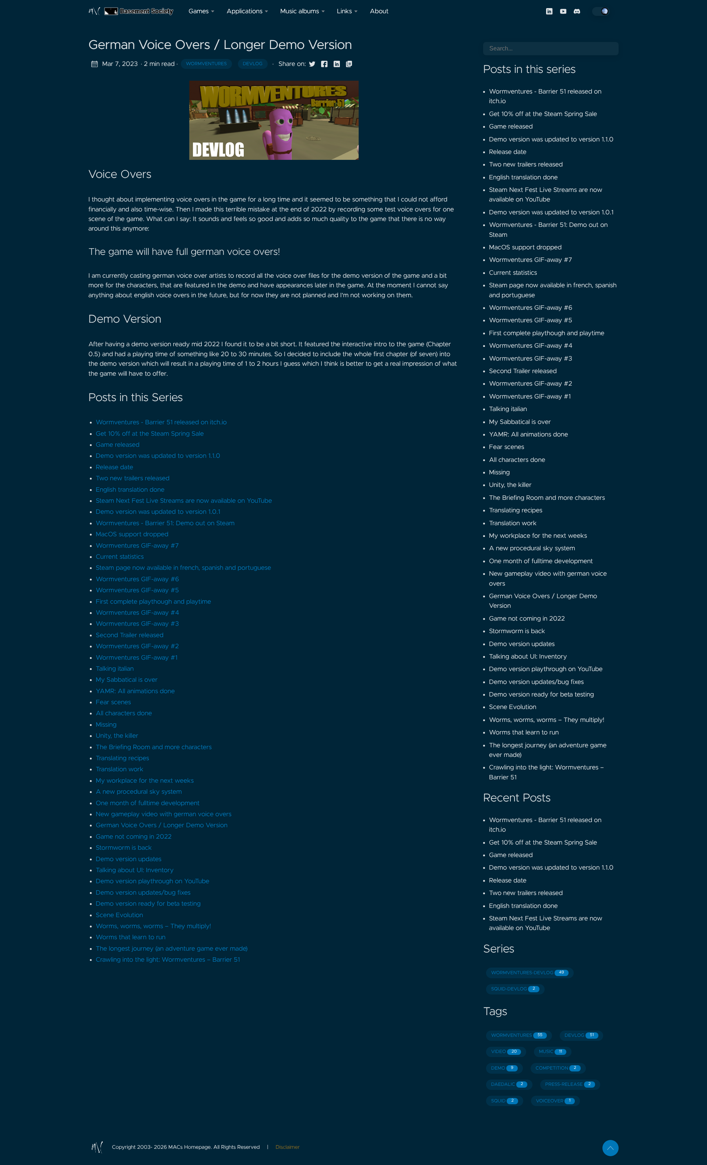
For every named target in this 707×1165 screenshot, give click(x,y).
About (379, 11)
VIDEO (504, 1051)
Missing (106, 725)
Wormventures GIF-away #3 (137, 624)
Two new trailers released (132, 478)
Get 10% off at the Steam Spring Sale (150, 434)
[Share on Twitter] (312, 64)
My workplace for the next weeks (145, 781)
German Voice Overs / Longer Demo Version (162, 825)
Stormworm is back (124, 848)
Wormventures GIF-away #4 (137, 613)
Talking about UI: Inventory (135, 870)
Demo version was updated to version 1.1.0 (158, 456)
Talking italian (115, 669)
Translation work (119, 769)
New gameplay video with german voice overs (164, 814)
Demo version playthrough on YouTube (153, 881)
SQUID (502, 1101)
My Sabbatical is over (127, 680)
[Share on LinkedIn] (337, 64)
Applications (244, 11)
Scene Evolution (119, 915)
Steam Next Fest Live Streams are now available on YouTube (184, 501)
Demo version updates (129, 859)
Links (344, 11)
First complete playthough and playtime (153, 602)
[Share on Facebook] (324, 64)
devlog (252, 64)
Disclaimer (287, 1147)
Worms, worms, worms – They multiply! (153, 926)
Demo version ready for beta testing (148, 904)
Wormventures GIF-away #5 (137, 590)
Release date (114, 467)
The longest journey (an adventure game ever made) (172, 948)
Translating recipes (122, 758)
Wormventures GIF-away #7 (137, 546)
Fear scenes (113, 702)
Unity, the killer (117, 736)
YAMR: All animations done (135, 691)
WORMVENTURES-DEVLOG (527, 973)
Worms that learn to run (130, 937)
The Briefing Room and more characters (154, 747)
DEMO (502, 1068)
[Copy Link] (349, 64)
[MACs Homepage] (135, 11)
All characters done (124, 713)
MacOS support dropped (132, 534)
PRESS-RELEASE (568, 1084)
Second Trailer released (129, 635)
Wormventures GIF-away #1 (136, 658)
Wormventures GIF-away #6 (137, 579)
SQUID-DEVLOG (513, 989)
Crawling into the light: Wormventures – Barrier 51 (168, 960)
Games (199, 11)
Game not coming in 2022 (134, 837)
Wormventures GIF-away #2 (137, 646)
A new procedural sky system (139, 792)
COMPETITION (556, 1068)
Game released (118, 445)
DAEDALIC (507, 1084)
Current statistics (120, 557)
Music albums (299, 11)
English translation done (130, 490)
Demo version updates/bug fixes (143, 892)
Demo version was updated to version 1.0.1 (158, 512)
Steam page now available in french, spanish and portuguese (183, 568)
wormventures (206, 64)
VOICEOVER (553, 1101)
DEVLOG (579, 1035)
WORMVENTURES (516, 1035)
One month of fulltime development (148, 803)
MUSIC (550, 1051)
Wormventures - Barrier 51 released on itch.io (161, 422)
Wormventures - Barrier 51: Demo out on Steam (165, 523)
